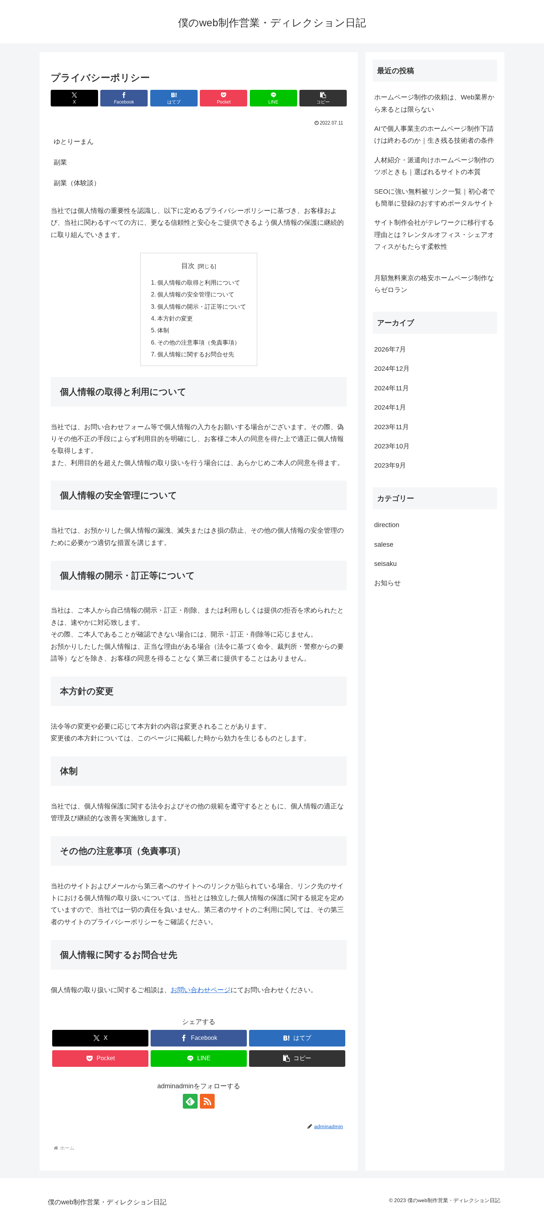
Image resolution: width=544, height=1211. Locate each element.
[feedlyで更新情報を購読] (190, 1101)
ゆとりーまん (74, 141)
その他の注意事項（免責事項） (198, 342)
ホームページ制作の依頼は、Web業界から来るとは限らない (434, 103)
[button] (323, 98)
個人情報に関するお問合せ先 (195, 354)
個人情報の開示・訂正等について (201, 306)
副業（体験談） (77, 183)
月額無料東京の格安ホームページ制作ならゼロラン (434, 284)
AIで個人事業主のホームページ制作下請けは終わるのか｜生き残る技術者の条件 (434, 134)
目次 (188, 265)
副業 (60, 162)
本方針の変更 (175, 318)
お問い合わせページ (201, 990)
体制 (163, 330)
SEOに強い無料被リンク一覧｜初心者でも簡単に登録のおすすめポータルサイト (434, 197)
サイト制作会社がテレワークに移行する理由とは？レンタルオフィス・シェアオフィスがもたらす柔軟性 (434, 234)
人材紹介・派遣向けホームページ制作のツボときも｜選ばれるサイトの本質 (434, 166)
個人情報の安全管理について (195, 294)
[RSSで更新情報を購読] (207, 1101)
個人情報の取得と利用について (198, 282)
